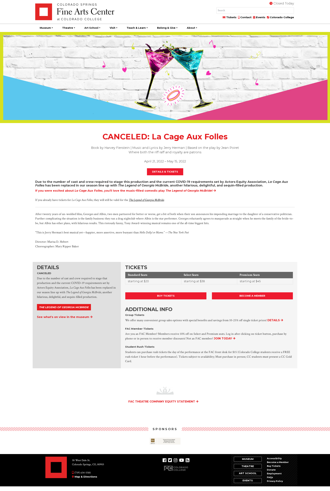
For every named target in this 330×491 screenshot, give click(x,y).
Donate (271, 469)
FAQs (270, 477)
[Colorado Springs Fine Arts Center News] (187, 460)
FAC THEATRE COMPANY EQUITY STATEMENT (161, 401)
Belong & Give (166, 27)
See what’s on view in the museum (63, 317)
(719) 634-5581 (82, 473)
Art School (91, 27)
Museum (45, 27)
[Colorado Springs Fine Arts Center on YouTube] (181, 460)
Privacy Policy (275, 481)
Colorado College (281, 17)
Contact (245, 17)
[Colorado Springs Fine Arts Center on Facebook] (164, 460)
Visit (112, 27)
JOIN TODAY (223, 338)
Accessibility (274, 458)
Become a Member (252, 295)
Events (260, 17)
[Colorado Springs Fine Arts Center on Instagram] (175, 460)
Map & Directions (86, 476)
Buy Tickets (166, 295)
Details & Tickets (165, 171)
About (191, 27)
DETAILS (273, 320)
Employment (274, 473)
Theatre (67, 27)
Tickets (231, 17)
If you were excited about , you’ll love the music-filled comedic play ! (124, 190)
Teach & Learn (136, 27)
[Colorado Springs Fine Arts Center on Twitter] (170, 460)
